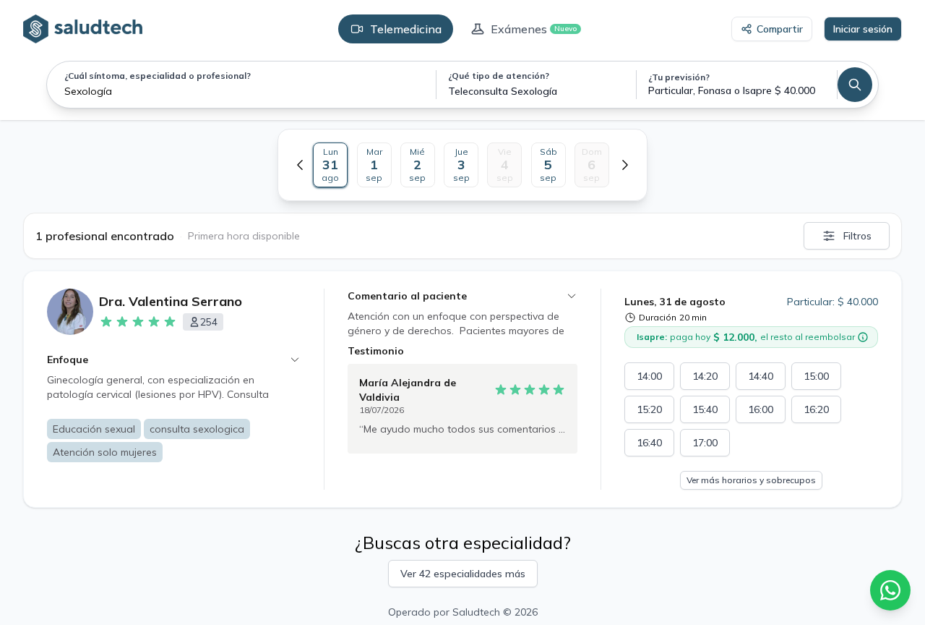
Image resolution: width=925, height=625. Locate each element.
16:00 (760, 409)
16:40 (649, 442)
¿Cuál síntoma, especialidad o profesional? (157, 75)
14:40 (760, 376)
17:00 (705, 442)
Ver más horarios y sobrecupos (751, 480)
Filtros (857, 235)
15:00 (816, 376)
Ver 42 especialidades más (462, 573)
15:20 (649, 409)
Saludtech (476, 611)
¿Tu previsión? (679, 77)
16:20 (816, 409)
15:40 (705, 409)
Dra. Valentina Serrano (170, 301)
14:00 (649, 376)
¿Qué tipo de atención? (498, 75)
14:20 (705, 376)
